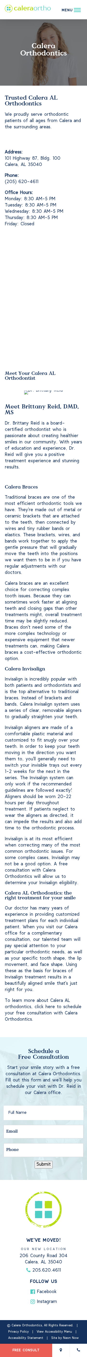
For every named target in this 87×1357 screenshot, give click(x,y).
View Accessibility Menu (54, 1331)
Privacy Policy (18, 1331)
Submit (43, 1164)
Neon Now (71, 1338)
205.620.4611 (45, 1270)
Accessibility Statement (25, 1338)
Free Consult (26, 1350)
